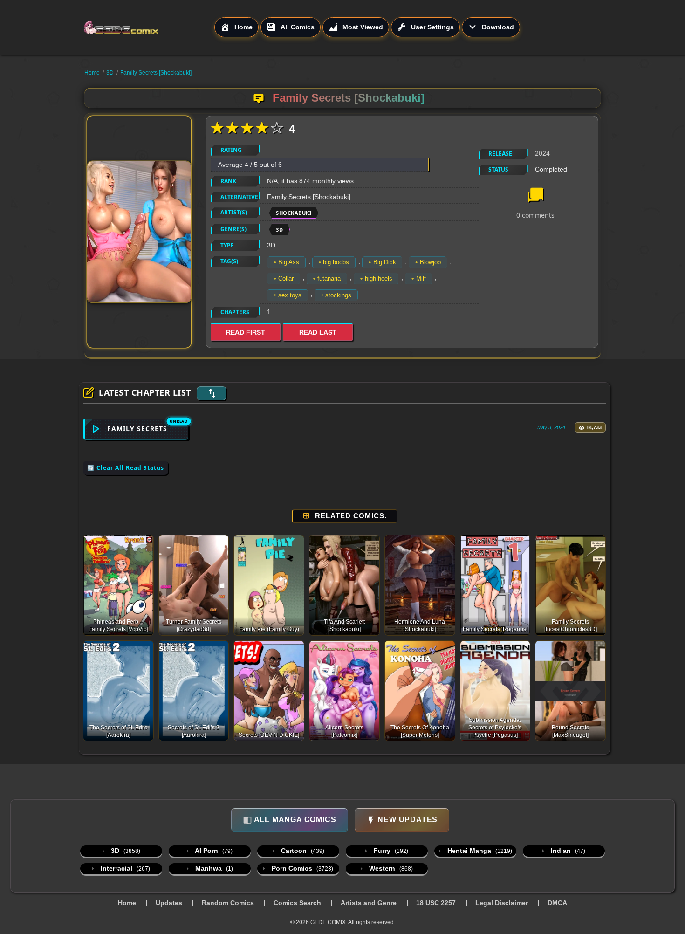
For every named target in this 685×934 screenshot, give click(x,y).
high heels (378, 278)
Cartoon (301, 850)
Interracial (124, 868)
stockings (338, 295)
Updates (169, 903)
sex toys (289, 295)
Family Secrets (137, 428)
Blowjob (430, 262)
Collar (286, 278)
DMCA (557, 903)
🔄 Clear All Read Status (125, 468)
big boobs (336, 262)
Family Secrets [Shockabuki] (156, 72)
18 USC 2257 (436, 903)
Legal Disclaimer (501, 903)
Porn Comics (301, 868)
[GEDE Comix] (148, 27)
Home (92, 72)
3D (110, 72)
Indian (567, 850)
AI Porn (213, 850)
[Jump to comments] (535, 196)
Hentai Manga (478, 850)
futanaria (329, 278)
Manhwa (213, 868)
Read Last (317, 332)
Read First (245, 332)
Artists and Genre (369, 903)
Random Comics (228, 903)
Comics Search (297, 903)
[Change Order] (211, 393)
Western (390, 868)
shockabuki (293, 212)
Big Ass (288, 262)
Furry (390, 850)
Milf (421, 278)
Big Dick (384, 262)
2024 (542, 153)
